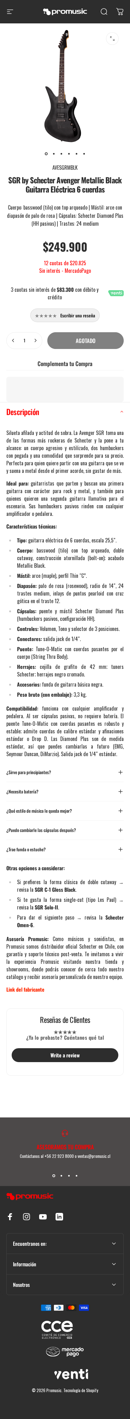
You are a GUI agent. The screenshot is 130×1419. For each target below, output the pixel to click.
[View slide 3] (69, 1175)
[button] (65, 412)
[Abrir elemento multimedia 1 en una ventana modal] (112, 38)
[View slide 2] (61, 1175)
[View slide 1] (53, 1175)
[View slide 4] (76, 1175)
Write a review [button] (65, 1055)
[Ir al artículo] (46, 153)
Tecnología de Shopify (80, 1390)
